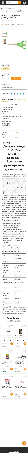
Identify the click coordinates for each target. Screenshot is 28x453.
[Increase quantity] (8, 78)
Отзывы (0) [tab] (20, 24)
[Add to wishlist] (12, 326)
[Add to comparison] (9, 326)
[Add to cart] (11, 343)
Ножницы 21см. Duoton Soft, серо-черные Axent (7, 336)
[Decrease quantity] (2, 78)
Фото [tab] (12, 24)
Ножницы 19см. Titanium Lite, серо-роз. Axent (20, 387)
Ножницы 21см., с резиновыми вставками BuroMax (19, 362)
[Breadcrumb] (2, 8)
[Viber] (14, 93)
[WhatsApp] (20, 93)
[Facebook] (11, 93)
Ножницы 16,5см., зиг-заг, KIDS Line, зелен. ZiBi (7, 362)
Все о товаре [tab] (5, 24)
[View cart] (24, 2)
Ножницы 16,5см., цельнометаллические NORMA (7, 387)
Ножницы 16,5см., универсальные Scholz (20, 336)
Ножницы (18, 10)
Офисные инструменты (7, 10)
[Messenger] (23, 93)
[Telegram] (17, 93)
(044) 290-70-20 (14, 451)
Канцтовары (9, 8)
